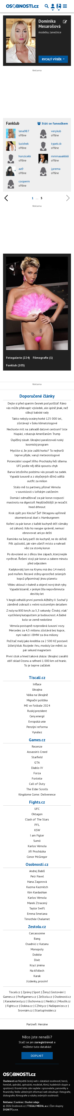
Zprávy (27, 992)
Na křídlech (37, 970)
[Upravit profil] (65, 21)
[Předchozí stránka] (7, 198)
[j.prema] (43, 171)
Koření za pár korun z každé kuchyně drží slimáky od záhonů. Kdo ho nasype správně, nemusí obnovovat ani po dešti (37, 528)
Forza (37, 773)
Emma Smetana (37, 913)
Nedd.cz (51, 1001)
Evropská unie (37, 721)
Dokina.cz (26, 1006)
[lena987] (11, 133)
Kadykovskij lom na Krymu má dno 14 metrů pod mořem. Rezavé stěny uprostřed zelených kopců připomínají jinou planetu (37, 573)
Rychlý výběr (52, 59)
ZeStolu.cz (45, 997)
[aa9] (11, 171)
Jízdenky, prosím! (37, 981)
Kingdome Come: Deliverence (37, 794)
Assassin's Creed (37, 752)
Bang (37, 938)
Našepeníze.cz (58, 1006)
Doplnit (37, 1056)
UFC (37, 809)
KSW (37, 830)
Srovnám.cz (25, 1010)
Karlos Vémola (37, 846)
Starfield (37, 757)
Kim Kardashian (37, 892)
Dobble (37, 954)
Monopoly (37, 949)
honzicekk (25, 156)
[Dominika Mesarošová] (20, 40)
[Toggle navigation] (65, 6)
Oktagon (37, 814)
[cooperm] (11, 184)
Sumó (37, 841)
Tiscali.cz (37, 677)
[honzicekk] (11, 158)
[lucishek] (11, 146)
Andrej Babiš (37, 871)
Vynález (37, 732)
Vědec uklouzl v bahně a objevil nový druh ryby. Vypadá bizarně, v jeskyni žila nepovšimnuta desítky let (37, 589)
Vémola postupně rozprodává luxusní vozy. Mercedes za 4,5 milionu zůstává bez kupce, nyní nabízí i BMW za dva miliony (37, 630)
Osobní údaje (32, 1102)
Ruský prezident (37, 711)
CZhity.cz (40, 1006)
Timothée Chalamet (37, 919)
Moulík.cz (64, 1001)
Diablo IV (37, 768)
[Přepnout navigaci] (53, 6)
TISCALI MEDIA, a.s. (37, 1106)
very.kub (56, 131)
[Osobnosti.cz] (22, 6)
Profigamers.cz (26, 997)
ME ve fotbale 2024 (37, 705)
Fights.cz (37, 802)
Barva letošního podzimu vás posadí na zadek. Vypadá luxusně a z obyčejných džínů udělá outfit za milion (37, 476)
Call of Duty (37, 784)
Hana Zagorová (37, 882)
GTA (37, 762)
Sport (36, 992)
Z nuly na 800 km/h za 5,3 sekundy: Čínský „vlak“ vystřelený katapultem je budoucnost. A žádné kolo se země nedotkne (37, 615)
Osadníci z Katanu (37, 944)
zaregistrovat (43, 1042)
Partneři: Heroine (37, 1024)
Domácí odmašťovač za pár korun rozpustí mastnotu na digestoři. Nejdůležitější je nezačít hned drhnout (37, 502)
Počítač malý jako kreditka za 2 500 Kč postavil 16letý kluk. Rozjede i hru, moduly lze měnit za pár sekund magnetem (37, 645)
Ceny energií (37, 716)
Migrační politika (37, 700)
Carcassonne (37, 933)
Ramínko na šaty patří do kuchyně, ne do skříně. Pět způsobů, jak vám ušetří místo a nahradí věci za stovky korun (37, 543)
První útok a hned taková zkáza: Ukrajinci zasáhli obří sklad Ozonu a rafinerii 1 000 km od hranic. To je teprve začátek (37, 660)
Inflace (37, 684)
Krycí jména (37, 965)
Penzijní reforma (37, 727)
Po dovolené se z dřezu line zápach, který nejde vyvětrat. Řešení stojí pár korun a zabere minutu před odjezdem (37, 558)
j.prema (55, 169)
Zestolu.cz (37, 926)
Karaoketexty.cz (15, 1001)
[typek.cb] (43, 146)
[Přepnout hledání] (47, 6)
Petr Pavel (37, 876)
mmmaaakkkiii (60, 156)
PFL (37, 825)
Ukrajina (37, 689)
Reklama (7, 1102)
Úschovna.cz (36, 1001)
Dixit (37, 960)
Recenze (37, 746)
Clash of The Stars (37, 819)
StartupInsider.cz (45, 1010)
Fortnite (37, 778)
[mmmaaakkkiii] (43, 158)
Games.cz (37, 739)
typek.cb (56, 143)
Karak (37, 976)
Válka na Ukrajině (37, 695)
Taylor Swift (37, 908)
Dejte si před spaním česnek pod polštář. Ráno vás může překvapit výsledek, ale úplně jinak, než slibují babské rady (37, 407)
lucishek (24, 143)
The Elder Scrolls (37, 789)
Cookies (18, 1102)
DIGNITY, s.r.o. (10, 1109)
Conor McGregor (37, 857)
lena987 (24, 131)
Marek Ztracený (37, 903)
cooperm (24, 181)
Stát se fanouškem (54, 123)
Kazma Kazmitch (37, 887)
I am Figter (37, 835)
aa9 (21, 169)
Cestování (57, 992)
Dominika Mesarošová (50, 23)
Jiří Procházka (37, 851)
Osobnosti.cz (37, 864)
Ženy (46, 992)
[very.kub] (43, 133)
